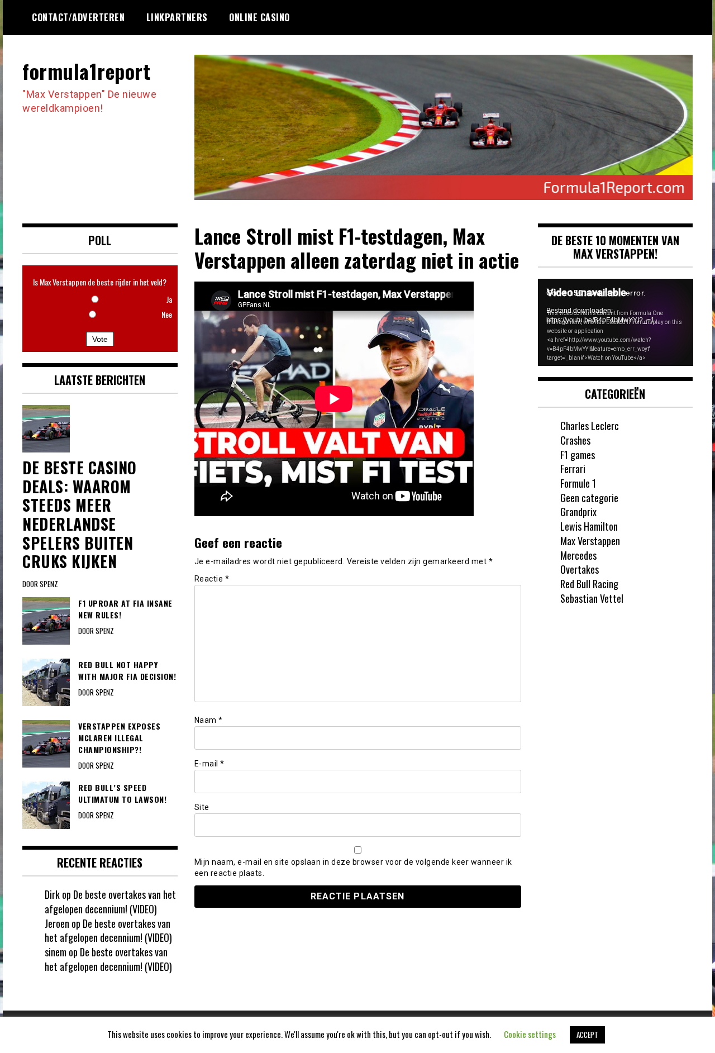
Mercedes (578, 555)
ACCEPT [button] (587, 1034)
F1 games (577, 454)
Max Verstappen (590, 540)
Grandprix (578, 511)
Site (201, 807)
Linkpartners (177, 17)
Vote (100, 339)
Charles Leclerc (589, 425)
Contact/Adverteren (78, 17)
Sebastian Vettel (591, 598)
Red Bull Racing (589, 583)
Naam (208, 720)
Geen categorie (589, 497)
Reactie (212, 578)
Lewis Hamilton (589, 526)
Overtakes (579, 569)
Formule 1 (578, 483)
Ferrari (572, 468)
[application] (615, 322)
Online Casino (259, 17)
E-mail (209, 763)
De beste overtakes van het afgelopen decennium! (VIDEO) (110, 901)
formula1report (86, 70)
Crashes (575, 440)
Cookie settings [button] (530, 1034)
